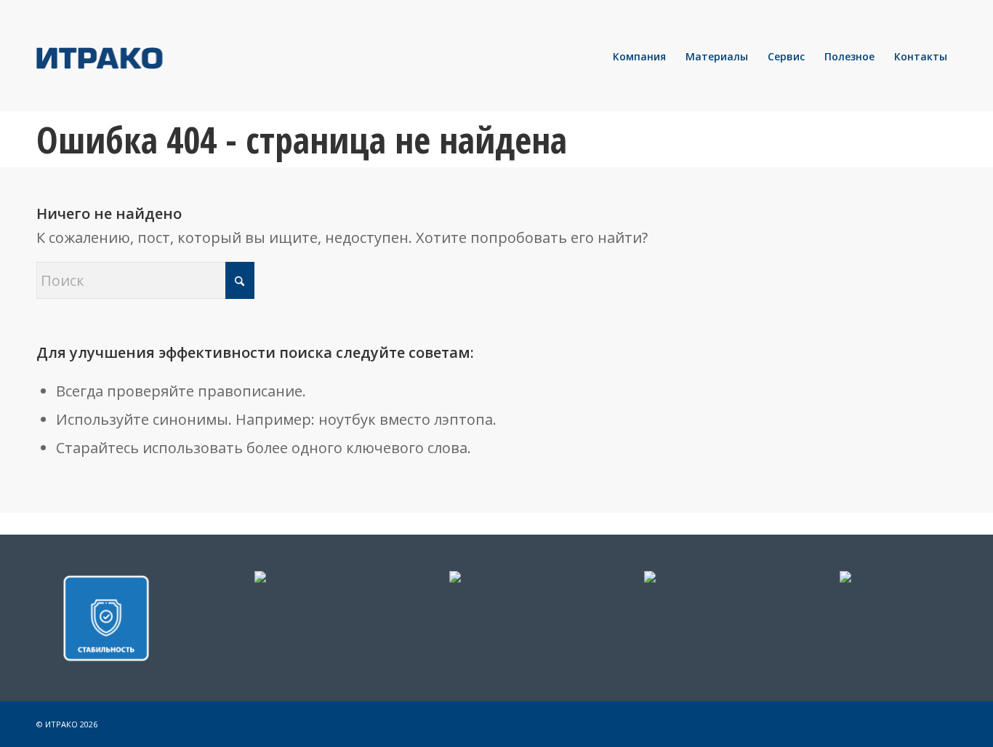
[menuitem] (639, 57)
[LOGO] (149, 57)
